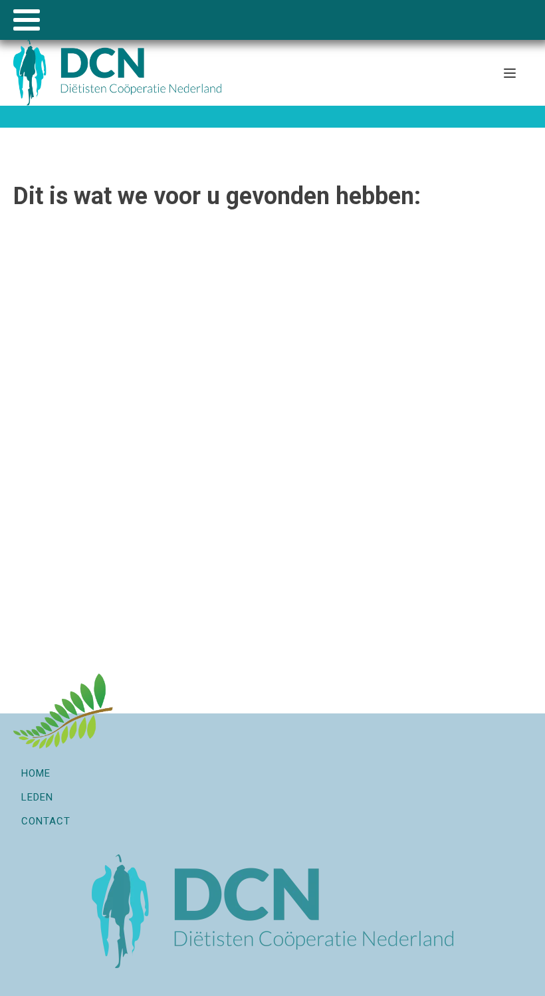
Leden (37, 797)
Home (36, 773)
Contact (45, 821)
